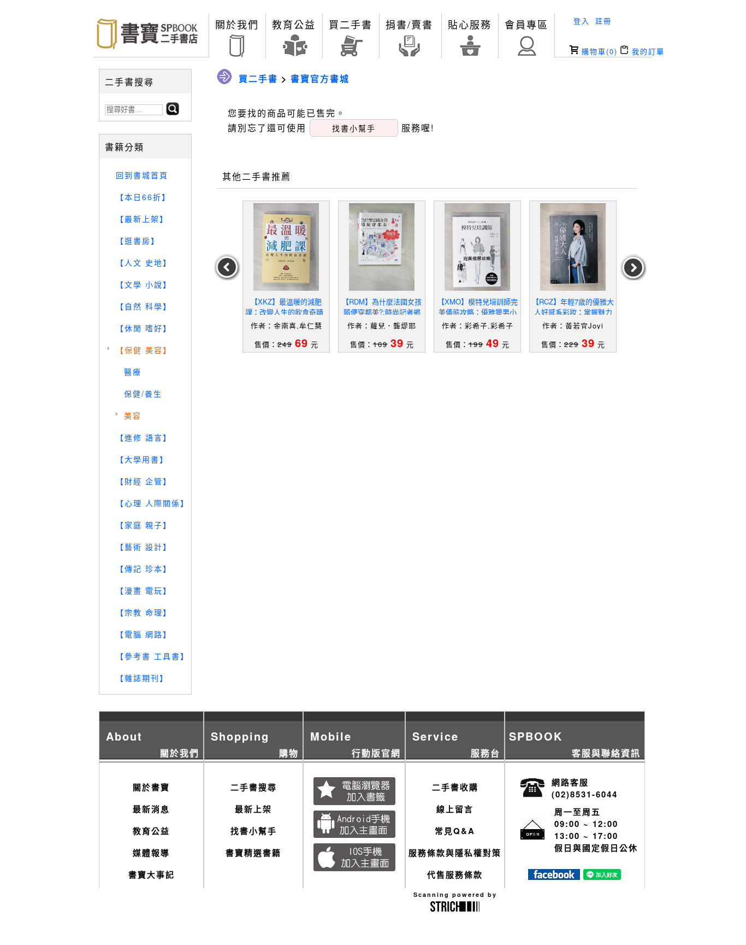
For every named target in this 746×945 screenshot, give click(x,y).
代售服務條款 (455, 874)
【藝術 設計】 (143, 546)
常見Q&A (455, 831)
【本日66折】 (143, 196)
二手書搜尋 (253, 787)
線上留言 (454, 809)
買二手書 (350, 24)
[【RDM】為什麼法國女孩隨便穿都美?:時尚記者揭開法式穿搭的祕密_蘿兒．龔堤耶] (382, 247)
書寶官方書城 (320, 78)
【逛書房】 (137, 240)
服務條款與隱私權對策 (454, 853)
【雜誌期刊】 (142, 677)
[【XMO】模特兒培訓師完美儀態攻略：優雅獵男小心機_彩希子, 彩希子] (477, 247)
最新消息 (151, 809)
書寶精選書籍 (253, 853)
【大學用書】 (142, 459)
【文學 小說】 (143, 284)
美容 (132, 415)
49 (492, 342)
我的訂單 (647, 51)
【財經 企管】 (143, 481)
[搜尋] (172, 111)
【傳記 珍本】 (143, 568)
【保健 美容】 (143, 349)
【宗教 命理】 (143, 612)
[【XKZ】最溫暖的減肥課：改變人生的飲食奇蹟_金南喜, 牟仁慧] (286, 247)
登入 (581, 20)
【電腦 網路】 (143, 634)
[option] (286, 276)
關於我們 (237, 24)
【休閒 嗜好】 (143, 327)
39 (397, 342)
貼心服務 (470, 24)
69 (301, 342)
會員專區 (526, 24)
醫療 (132, 371)
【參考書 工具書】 (152, 655)
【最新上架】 (142, 218)
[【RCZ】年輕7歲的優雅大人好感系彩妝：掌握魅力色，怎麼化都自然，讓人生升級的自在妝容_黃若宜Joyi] (573, 247)
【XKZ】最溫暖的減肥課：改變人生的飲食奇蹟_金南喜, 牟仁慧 (286, 311)
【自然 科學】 (143, 306)
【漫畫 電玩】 (143, 590)
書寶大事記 (151, 874)
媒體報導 (151, 853)
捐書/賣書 (409, 24)
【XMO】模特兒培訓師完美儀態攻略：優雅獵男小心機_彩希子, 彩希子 (477, 311)
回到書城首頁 (142, 174)
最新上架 (253, 809)
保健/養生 (143, 393)
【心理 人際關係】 (152, 502)
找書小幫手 (253, 831)
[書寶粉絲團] (554, 876)
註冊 (603, 20)
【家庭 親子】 (143, 524)
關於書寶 (151, 787)
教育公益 (294, 24)
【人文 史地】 (143, 262)
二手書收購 (455, 787)
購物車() (598, 51)
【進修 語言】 (143, 437)
